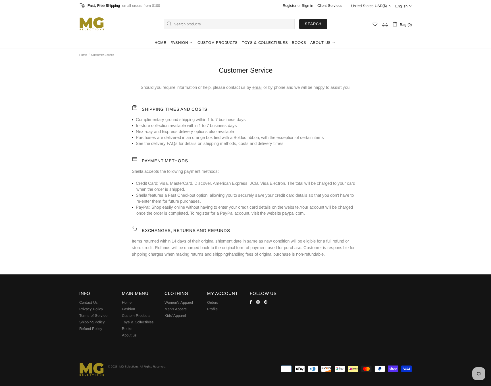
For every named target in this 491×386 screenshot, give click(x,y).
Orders (212, 302)
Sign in (307, 5)
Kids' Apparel (175, 315)
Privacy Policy (91, 309)
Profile (212, 309)
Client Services (329, 5)
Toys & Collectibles (138, 322)
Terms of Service (93, 315)
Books (127, 329)
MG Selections (91, 24)
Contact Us (88, 302)
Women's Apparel (179, 302)
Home (83, 54)
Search (313, 24)
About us (129, 335)
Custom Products (136, 315)
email (257, 87)
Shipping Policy (92, 322)
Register (289, 5)
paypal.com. (293, 213)
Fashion (128, 309)
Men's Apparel (176, 309)
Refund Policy (90, 329)
